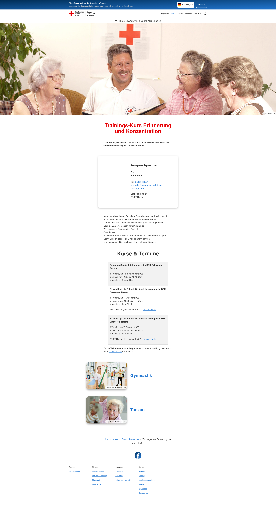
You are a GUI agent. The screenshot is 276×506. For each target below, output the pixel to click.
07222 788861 (141, 181)
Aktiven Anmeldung (99, 475)
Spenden (188, 13)
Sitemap (142, 484)
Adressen (142, 471)
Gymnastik (141, 375)
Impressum (143, 488)
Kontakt (141, 475)
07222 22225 (115, 351)
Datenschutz (143, 493)
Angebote (165, 13)
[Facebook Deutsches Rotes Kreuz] (138, 455)
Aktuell (180, 13)
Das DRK (197, 13)
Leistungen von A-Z (122, 480)
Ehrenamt (96, 480)
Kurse (173, 13)
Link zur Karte (149, 309)
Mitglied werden (98, 471)
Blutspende (96, 484)
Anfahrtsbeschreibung (147, 480)
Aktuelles (119, 475)
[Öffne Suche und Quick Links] (205, 14)
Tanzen (137, 409)
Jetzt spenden (74, 471)
